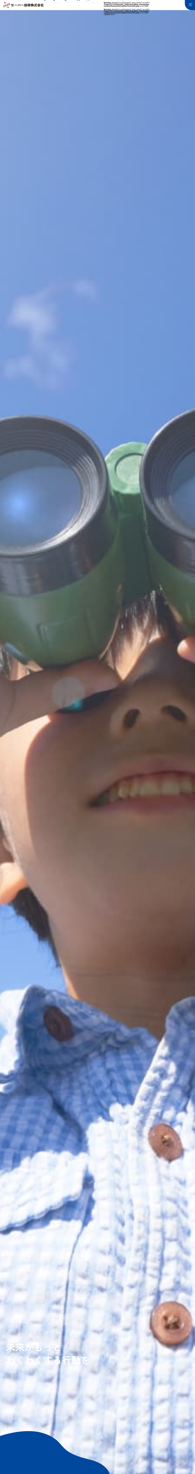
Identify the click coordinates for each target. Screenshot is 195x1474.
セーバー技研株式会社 (23, 5)
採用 (110, 14)
